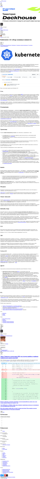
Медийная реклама (5, 470)
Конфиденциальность (6, 465)
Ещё (3, 412)
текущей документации (29, 157)
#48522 (6, 277)
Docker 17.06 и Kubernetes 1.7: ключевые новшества (12, 305)
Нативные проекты (5, 471)
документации (21, 172)
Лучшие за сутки (3, 416)
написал (8, 360)
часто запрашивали (3, 100)
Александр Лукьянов (6, 444)
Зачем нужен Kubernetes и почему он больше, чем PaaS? (13, 308)
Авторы (3, 456)
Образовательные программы (7, 472)
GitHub (8, 335)
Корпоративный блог (6, 469)
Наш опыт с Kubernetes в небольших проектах (11, 306)
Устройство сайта (5, 461)
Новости (4, 453)
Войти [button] (1, 6)
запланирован (17, 69)
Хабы (3, 454)
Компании (4, 455)
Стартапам (4, 473)
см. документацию (13, 121)
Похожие (8, 416)
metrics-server (2, 192)
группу (6, 255)
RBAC (18, 271)
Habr (6, 478)
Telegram (10, 335)
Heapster (11, 193)
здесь (24, 296)
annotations (13, 136)
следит (11, 95)
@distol (7, 343)
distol (1, 37)
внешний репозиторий (8, 163)
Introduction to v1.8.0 (4, 297)
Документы (4, 463)
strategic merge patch (3, 261)
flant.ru (3, 431)
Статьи (3, 452)
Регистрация (4, 449)
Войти (3, 448)
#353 (16, 262)
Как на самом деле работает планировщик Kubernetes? (12, 309)
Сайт (1, 335)
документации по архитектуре (5, 118)
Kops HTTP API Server (22, 222)
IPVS (22, 94)
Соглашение (4, 464)
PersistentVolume (5, 151)
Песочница (4, 457)
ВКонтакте (5, 335)
